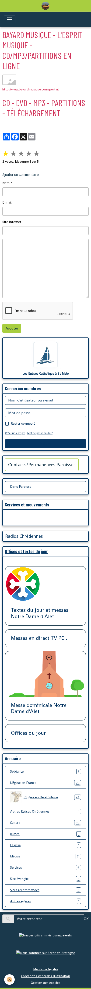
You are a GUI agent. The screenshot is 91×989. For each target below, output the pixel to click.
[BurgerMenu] (9, 19)
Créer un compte (15, 433)
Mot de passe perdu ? (39, 433)
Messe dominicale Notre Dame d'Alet (38, 708)
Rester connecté (23, 423)
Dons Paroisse (20, 486)
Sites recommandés (44, 890)
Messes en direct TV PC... (40, 638)
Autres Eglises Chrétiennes (44, 811)
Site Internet (11, 222)
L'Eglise (44, 845)
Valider (45, 443)
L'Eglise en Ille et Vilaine (51, 797)
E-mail (6, 202)
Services (44, 867)
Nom (6, 183)
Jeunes (44, 834)
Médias (44, 856)
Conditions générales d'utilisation (45, 976)
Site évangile (44, 879)
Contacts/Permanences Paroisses (42, 465)
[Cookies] (9, 979)
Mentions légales (45, 969)
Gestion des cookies (45, 983)
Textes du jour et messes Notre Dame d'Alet (39, 613)
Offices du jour (28, 733)
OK (86, 918)
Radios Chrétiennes (24, 536)
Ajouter (11, 328)
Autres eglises (44, 901)
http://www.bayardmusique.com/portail (30, 89)
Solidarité (44, 771)
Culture (44, 823)
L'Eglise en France (44, 783)
